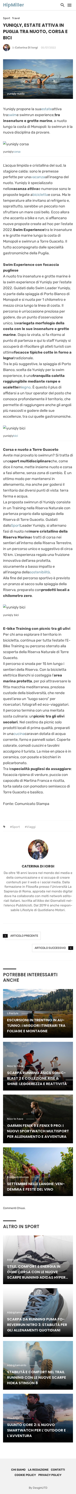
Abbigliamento (16, 1259)
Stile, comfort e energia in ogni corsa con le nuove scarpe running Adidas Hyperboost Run (37, 1272)
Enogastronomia (18, 1177)
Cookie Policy (25, 1475)
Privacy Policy (49, 1475)
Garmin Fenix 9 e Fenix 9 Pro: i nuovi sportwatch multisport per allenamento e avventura (38, 1131)
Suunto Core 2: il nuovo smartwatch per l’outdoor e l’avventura (36, 1430)
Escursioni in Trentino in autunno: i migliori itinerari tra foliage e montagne (36, 1025)
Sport (6, 18)
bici (15, 436)
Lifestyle (12, 1013)
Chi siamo (18, 1469)
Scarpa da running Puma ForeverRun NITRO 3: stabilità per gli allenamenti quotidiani (37, 1325)
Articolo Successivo (50, 948)
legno (26, 387)
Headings (13, 1418)
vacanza (38, 177)
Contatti (58, 1469)
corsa (16, 151)
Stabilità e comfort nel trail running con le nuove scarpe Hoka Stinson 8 (36, 1377)
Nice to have (15, 1066)
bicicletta (40, 194)
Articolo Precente (24, 935)
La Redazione (38, 1469)
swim (12, 115)
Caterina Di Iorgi (26, 47)
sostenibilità (40, 572)
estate (46, 109)
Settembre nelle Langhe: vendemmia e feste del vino (36, 1186)
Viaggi (31, 827)
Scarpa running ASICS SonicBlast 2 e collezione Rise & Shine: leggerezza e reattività (37, 1078)
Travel (16, 18)
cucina (19, 733)
